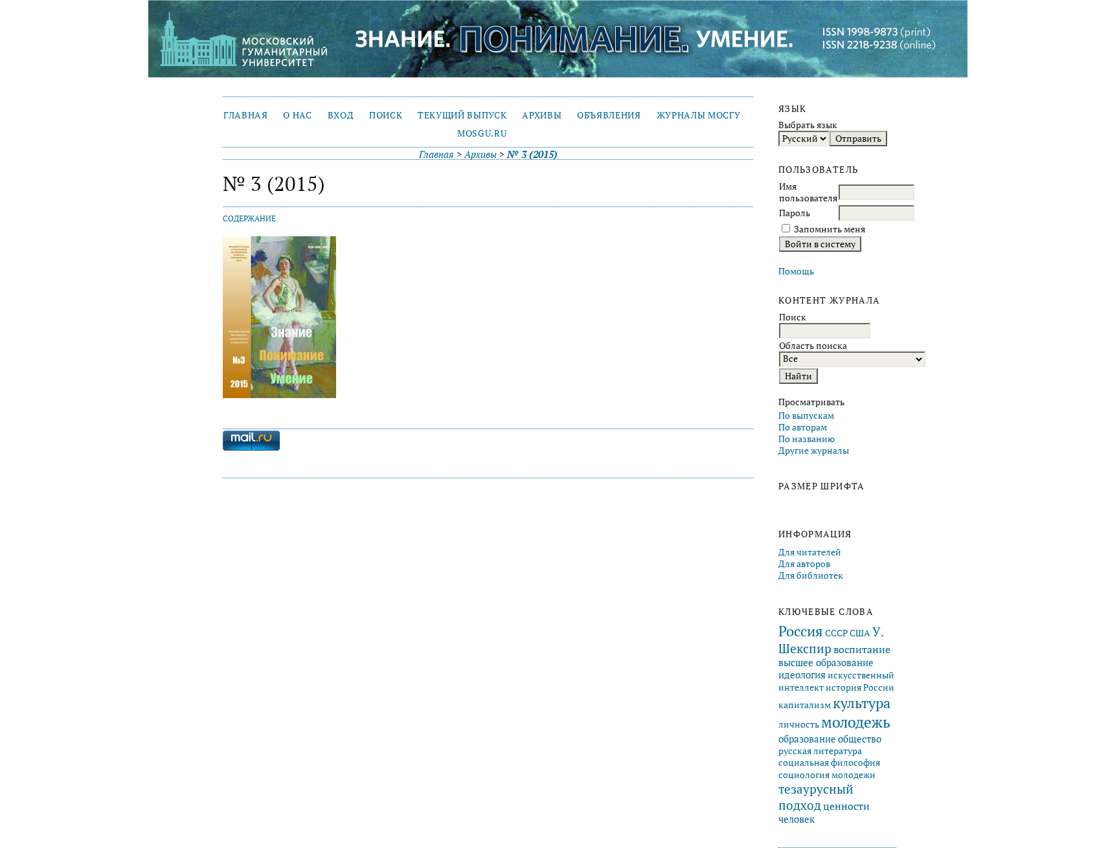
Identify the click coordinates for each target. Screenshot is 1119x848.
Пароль (794, 213)
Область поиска (813, 345)
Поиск (385, 115)
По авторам (802, 427)
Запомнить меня (829, 229)
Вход (341, 115)
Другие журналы (813, 450)
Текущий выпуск (462, 115)
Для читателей (809, 552)
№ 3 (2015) (532, 154)
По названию (806, 439)
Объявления (609, 115)
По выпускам (806, 415)
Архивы (541, 115)
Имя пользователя (808, 192)
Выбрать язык (807, 125)
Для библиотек (810, 575)
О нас (297, 115)
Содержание (249, 218)
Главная (245, 115)
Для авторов (804, 564)
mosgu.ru (481, 133)
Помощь (796, 271)
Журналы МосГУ (699, 115)
